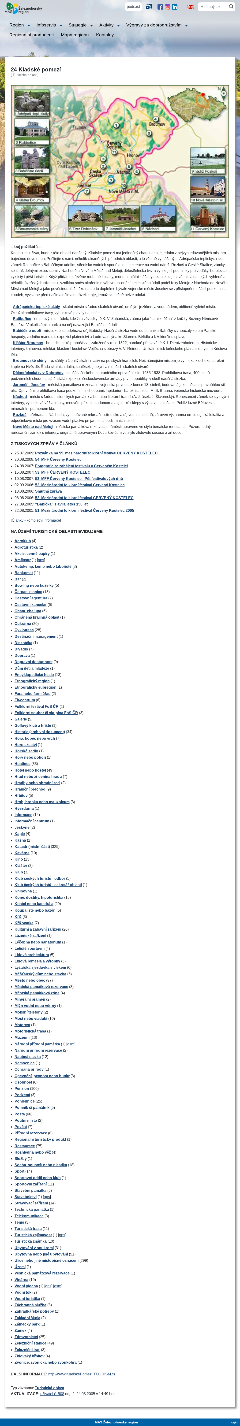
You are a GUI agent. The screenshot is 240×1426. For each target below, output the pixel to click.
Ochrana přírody (29, 1069)
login (234, 1422)
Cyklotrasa (24, 630)
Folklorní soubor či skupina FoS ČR (46, 713)
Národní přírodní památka (37, 1044)
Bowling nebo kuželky (34, 585)
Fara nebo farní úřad (33, 694)
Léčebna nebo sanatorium (38, 942)
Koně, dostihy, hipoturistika (39, 897)
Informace (23, 815)
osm (70, 1044)
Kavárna (22, 853)
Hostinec (22, 764)
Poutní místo (26, 1120)
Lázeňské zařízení (30, 936)
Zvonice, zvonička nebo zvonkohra (46, 1362)
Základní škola (27, 1318)
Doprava (22, 655)
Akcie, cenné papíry (32, 554)
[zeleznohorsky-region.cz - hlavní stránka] (23, 8)
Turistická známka (31, 1241)
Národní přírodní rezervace (38, 1050)
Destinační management (36, 637)
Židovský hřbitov (30, 1356)
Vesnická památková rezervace (42, 1273)
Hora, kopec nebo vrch (35, 738)
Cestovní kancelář (31, 605)
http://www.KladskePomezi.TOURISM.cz (82, 1374)
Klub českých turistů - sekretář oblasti (48, 885)
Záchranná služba (30, 1305)
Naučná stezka (28, 1057)
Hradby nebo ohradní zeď (37, 783)
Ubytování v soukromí (34, 1248)
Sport (19, 1171)
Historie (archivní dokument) (40, 732)
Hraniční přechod (30, 789)
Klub (19, 872)
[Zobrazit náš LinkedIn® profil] (174, 6)
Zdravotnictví (26, 1337)
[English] (190, 7)
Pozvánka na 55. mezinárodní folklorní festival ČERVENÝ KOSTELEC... (98, 453)
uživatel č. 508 (52, 1394)
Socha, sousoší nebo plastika (41, 1165)
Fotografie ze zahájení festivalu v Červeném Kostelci (81, 466)
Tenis (19, 1222)
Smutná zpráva (48, 491)
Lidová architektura (32, 955)
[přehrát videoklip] (150, 6)
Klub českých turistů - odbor (40, 878)
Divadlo (21, 649)
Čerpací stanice (28, 592)
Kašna (20, 840)
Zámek (20, 1331)
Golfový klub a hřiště (33, 726)
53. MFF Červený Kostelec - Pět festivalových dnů (79, 479)
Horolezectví (26, 745)
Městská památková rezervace (41, 987)
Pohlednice (25, 1101)
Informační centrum (32, 821)
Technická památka (32, 1209)
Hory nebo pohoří (30, 757)
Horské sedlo (26, 751)
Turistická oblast (49, 1388)
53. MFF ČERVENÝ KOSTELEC (62, 472)
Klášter (21, 866)
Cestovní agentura (31, 598)
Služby (21, 1159)
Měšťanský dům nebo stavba (40, 974)
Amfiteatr (23, 560)
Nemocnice (25, 1063)
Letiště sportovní (30, 949)
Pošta (20, 1114)
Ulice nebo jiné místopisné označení (47, 1261)
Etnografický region (32, 681)
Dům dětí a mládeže (32, 668)
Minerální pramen (30, 999)
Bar (18, 579)
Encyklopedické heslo (34, 675)
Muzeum (22, 1038)
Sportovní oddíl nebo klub (38, 1178)
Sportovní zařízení (31, 1184)
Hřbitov (21, 796)
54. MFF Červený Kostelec (58, 459)
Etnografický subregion (35, 687)
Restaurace (25, 1146)
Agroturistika (26, 547)
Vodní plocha (26, 1286)
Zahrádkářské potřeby (34, 1311)
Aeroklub (23, 541)
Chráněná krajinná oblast (37, 617)
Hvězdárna (24, 808)
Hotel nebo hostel (30, 770)
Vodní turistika (27, 1299)
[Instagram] (167, 6)
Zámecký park (27, 1324)
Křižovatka (24, 923)
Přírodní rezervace (31, 1133)
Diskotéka (23, 643)
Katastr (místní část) (32, 847)
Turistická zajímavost (33, 1235)
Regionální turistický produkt (40, 1139)
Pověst (21, 1127)
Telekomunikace (29, 1216)
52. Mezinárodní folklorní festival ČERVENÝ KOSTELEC (84, 498)
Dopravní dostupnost (33, 662)
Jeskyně (22, 827)
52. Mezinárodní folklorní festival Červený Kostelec (80, 485)
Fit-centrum (25, 700)
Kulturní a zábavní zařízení (38, 929)
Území (20, 1267)
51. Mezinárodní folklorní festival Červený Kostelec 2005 (84, 510)
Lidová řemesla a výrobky (37, 961)
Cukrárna (23, 624)
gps (41, 560)
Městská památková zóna (37, 993)
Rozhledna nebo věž (33, 1152)
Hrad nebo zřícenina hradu (38, 777)
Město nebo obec (30, 980)
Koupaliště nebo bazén (35, 910)
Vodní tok (23, 1292)
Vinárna (21, 1280)
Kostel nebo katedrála (34, 904)
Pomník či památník (32, 1108)
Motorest (22, 1025)
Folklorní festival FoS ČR (37, 707)
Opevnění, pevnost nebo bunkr (42, 1076)
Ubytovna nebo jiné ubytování (41, 1254)
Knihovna (23, 891)
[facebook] (160, 6)
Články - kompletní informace (36, 520)
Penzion (22, 1089)
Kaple (20, 834)
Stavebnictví (26, 1197)
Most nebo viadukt (31, 1019)
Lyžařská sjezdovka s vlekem (40, 967)
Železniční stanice (30, 1343)
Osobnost (23, 1082)
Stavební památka (30, 1190)
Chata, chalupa (28, 611)
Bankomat (24, 573)
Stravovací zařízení (31, 1203)
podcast (133, 7)
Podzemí (22, 1095)
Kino (19, 859)
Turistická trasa (28, 1229)
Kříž (18, 917)
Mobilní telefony (29, 1012)
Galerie (21, 719)
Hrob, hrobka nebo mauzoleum (42, 802)
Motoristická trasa (30, 1031)
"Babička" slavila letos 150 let (61, 504)
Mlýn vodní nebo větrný (35, 1006)
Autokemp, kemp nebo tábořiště (43, 566)
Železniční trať (27, 1350)
